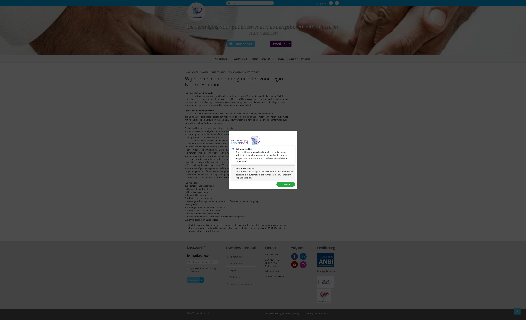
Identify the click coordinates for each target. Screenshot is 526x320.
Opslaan (286, 184)
